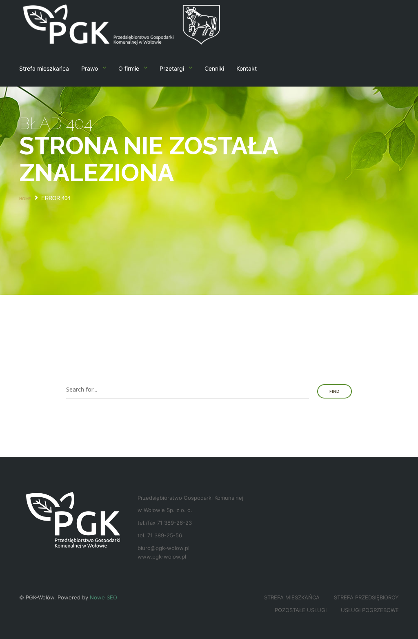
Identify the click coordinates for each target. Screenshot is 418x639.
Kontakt (246, 68)
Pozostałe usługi (301, 610)
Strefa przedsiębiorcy (366, 597)
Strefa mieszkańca (44, 68)
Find (334, 391)
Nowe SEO (103, 597)
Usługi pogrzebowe (370, 610)
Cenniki (214, 68)
